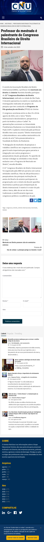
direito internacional (24, 208)
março (6, 479)
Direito (15, 208)
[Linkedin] (39, 200)
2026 (5, 489)
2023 (5, 497)
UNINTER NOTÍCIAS (21, 13)
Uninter (35, 109)
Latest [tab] (3, 333)
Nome (5, 301)
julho (5, 469)
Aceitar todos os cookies (15, 537)
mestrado (34, 208)
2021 (6, 501)
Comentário (7, 276)
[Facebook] (31, 200)
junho (5, 472)
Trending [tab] (18, 333)
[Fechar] (40, 528)
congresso (9, 208)
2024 (5, 494)
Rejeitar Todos (32, 537)
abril (5, 477)
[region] (22, 533)
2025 (5, 492)
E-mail (26, 301)
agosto (6, 467)
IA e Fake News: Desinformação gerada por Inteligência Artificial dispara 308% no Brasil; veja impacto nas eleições (24, 413)
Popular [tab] (10, 333)
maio (5, 474)
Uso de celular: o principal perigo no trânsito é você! (24, 248)
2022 (5, 499)
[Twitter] (35, 200)
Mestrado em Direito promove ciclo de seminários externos (19, 242)
